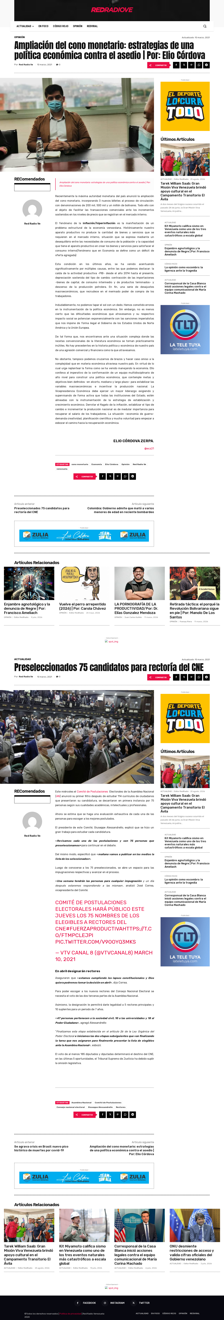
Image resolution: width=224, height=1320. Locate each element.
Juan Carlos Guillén (133, 617)
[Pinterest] (191, 65)
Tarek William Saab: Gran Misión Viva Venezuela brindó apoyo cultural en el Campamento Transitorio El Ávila (183, 191)
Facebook (89, 1302)
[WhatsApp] (199, 65)
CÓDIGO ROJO (171, 264)
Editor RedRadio (181, 179)
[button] (205, 26)
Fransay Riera (186, 622)
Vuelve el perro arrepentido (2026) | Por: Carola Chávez (82, 606)
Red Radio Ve (26, 64)
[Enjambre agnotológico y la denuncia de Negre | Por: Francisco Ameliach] (29, 583)
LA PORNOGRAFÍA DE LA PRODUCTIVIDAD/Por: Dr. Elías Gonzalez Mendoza (136, 608)
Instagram (117, 1302)
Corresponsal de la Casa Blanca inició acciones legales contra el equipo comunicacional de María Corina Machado (185, 288)
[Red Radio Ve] (32, 209)
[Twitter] (184, 65)
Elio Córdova (111, 464)
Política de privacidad (70, 1313)
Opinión (126, 464)
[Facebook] (176, 65)
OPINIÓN (19, 37)
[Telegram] (206, 65)
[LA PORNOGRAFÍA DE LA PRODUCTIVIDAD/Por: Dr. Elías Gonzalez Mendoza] (139, 583)
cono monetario (79, 464)
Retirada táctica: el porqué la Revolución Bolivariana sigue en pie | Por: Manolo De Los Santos (194, 610)
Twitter (144, 1302)
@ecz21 (149, 448)
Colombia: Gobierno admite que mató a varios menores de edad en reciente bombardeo (120, 510)
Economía (97, 464)
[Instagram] (105, 1303)
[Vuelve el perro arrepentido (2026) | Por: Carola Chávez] (84, 583)
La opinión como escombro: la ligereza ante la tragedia (184, 269)
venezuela (62, 469)
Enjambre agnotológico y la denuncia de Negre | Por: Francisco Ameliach (187, 251)
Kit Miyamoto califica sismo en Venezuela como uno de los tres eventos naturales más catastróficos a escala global (185, 230)
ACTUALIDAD (166, 179)
